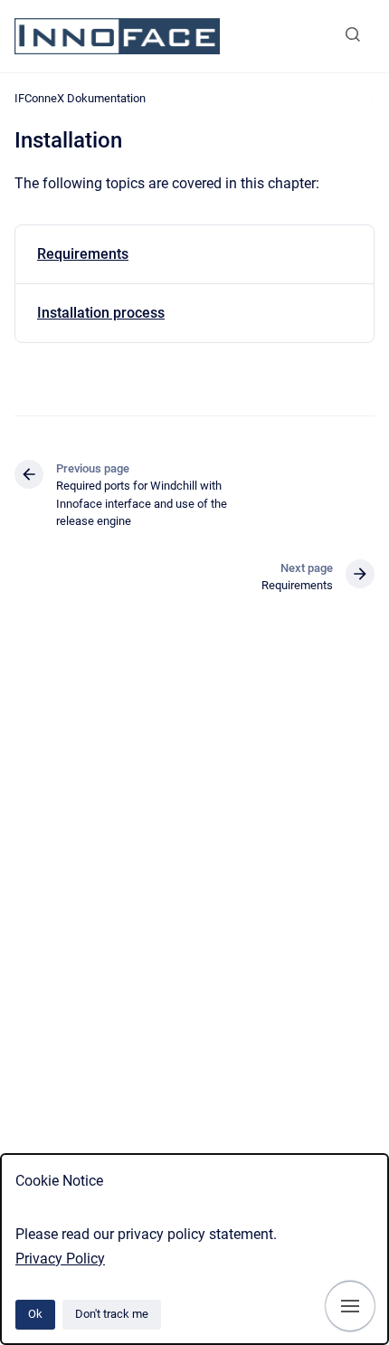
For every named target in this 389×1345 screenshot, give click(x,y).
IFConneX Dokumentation (80, 98)
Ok (35, 1314)
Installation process (101, 312)
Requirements (82, 253)
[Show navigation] (350, 1306)
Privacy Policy (60, 1258)
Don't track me (111, 1314)
